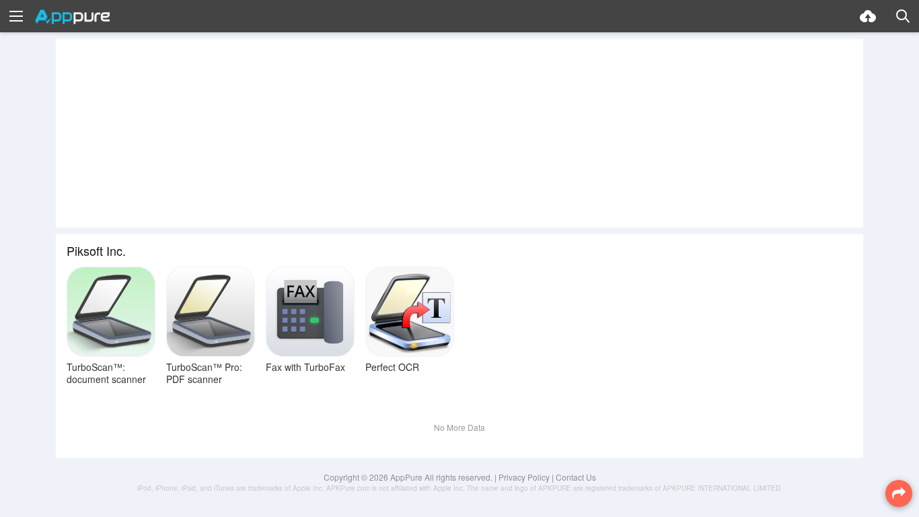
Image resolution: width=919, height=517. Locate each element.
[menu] (16, 16)
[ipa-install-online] (868, 16)
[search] (903, 16)
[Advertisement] (459, 133)
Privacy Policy (524, 477)
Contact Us (576, 477)
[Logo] (72, 17)
